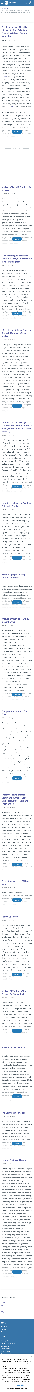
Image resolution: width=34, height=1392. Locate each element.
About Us (4, 1327)
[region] (17, 1373)
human (4, 77)
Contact (3, 1329)
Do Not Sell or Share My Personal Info (17, 1388)
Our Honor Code (6, 1346)
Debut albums (5, 1315)
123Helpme (4, 8)
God (14, 106)
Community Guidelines (8, 1343)
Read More (17, 239)
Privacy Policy (5, 1349)
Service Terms (5, 1351)
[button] (2, 3)
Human (3, 1302)
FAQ (2, 1332)
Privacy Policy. (20, 1385)
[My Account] (31, 3)
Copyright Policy (6, 1341)
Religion (3, 1312)
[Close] (32, 1357)
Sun (2, 1305)
